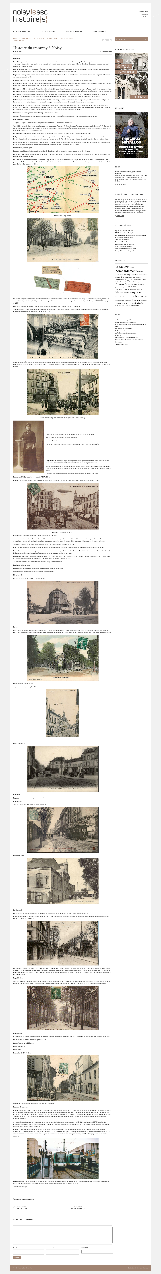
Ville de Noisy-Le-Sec (121, 344)
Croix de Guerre (120, 282)
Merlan (119, 292)
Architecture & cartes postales (123, 320)
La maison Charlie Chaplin (122, 242)
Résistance (140, 296)
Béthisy (127, 274)
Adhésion (144, 14)
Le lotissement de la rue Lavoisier (124, 244)
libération (119, 289)
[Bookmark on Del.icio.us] (108, 40)
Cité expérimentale (128, 277)
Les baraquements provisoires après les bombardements (130, 235)
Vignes (118, 303)
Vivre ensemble (99, 31)
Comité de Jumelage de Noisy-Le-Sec (125, 322)
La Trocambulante (120, 331)
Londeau (126, 289)
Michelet (126, 293)
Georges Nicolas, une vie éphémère (125, 251)
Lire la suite (120, 216)
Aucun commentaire (106, 51)
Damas (126, 282)
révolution (118, 300)
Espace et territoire (21, 31)
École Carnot (126, 303)
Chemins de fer (143, 274)
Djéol (134, 282)
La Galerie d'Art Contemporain (123, 328)
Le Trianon (118, 335)
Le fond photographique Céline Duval (125, 333)
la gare (124, 287)
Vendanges (144, 300)
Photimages (118, 342)
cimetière (118, 277)
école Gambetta (139, 303)
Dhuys (130, 282)
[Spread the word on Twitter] (106, 40)
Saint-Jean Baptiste (126, 300)
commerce (138, 277)
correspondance (140, 279)
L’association (143, 11)
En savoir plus (121, 185)
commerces (120, 279)
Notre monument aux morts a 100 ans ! (126, 248)
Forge (138, 282)
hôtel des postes (133, 284)
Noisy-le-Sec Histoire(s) (25, 1268)
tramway (31, 1199)
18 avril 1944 (122, 266)
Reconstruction (120, 297)
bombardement (126, 270)
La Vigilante (131, 286)
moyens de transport (22, 1199)
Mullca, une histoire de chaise (123, 246)
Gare (127, 284)
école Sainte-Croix (120, 305)
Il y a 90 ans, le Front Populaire (124, 230)
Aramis (132, 267)
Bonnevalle (140, 271)
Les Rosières (140, 287)
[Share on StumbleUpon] (111, 40)
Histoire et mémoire (74, 31)
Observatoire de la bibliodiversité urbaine (126, 337)
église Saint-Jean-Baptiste (132, 305)
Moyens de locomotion (63, 38)
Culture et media (48, 31)
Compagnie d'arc (129, 280)
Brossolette (119, 274)
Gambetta (120, 284)
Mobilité (50, 38)
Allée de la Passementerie (122, 239)
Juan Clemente (144, 1268)
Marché (140, 289)
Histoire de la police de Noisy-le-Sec (125, 233)
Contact (145, 16)
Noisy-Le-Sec (136, 292)
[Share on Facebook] (103, 40)
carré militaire (134, 274)
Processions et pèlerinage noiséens (124, 237)
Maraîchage (133, 289)
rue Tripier (129, 297)
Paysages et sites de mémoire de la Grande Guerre (129, 340)
